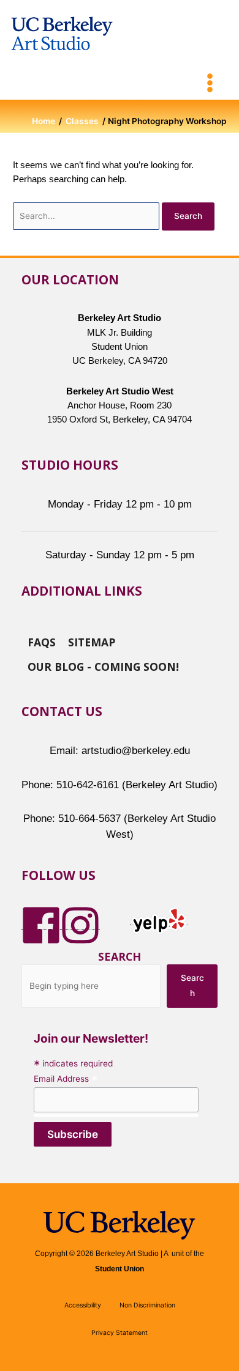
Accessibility (82, 1305)
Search (119, 956)
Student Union (119, 1269)
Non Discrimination (147, 1305)
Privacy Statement (119, 1333)
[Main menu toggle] (210, 83)
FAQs (42, 641)
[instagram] (80, 924)
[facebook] (41, 924)
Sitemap (91, 641)
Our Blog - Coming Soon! (103, 666)
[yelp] (159, 920)
